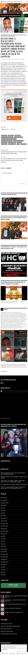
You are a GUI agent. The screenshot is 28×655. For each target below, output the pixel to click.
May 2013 (3, 572)
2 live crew (4, 135)
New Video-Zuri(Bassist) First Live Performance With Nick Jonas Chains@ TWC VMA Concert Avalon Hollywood (13, 159)
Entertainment (12, 142)
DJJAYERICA (14, 59)
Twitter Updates (5, 643)
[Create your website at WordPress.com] (14, 1)
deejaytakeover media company (9, 138)
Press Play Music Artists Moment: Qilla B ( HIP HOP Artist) (14, 484)
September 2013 (4, 561)
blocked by (14, 586)
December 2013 (4, 554)
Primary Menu (26, 15)
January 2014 (4, 551)
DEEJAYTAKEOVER (5, 461)
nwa (18, 144)
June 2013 (3, 569)
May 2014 (3, 541)
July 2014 (3, 536)
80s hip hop (11, 135)
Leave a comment (21, 59)
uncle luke (23, 144)
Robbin (6, 612)
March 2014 (3, 546)
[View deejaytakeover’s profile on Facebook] (1, 383)
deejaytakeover (8, 600)
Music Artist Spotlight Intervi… (16, 612)
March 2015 (3, 515)
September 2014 (4, 531)
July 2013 (3, 567)
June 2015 (3, 510)
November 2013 (4, 556)
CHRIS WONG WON (18, 137)
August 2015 (4, 505)
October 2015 (4, 500)
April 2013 (3, 574)
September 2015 (4, 502)
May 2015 (3, 513)
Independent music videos (7, 34)
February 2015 (4, 518)
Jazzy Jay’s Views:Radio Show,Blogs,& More (10, 626)
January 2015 (4, 520)
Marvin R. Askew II (9, 595)
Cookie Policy (4, 649)
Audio (2, 59)
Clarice (6, 608)
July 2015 (3, 508)
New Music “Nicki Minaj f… (15, 608)
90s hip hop (17, 135)
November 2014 (4, 526)
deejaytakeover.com (18, 140)
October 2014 (4, 528)
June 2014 (3, 538)
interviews (4, 144)
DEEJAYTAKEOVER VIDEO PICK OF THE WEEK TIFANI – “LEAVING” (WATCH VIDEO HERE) (14, 152)
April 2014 (3, 544)
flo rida (19, 142)
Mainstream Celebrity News (8, 36)
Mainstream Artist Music (20, 34)
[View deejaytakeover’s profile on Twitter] (3, 383)
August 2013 (4, 564)
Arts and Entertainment (7, 137)
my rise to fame (12, 144)
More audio (4, 371)
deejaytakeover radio (7, 140)
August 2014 (4, 533)
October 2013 (4, 559)
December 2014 (4, 523)
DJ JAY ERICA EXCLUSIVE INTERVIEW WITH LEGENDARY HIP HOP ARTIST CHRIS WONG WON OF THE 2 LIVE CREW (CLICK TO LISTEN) (13, 366)
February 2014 (4, 549)
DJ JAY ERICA (4, 142)
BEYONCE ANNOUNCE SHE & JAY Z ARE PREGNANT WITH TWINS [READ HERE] (13, 473)
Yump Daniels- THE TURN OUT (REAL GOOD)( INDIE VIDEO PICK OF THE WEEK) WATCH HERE (13, 481)
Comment (22, 183)
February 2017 (4, 497)
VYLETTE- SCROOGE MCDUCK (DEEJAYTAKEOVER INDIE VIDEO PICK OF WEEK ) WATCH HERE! (13, 487)
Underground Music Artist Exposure (9, 633)
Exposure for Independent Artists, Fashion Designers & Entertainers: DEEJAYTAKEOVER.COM (11, 15)
